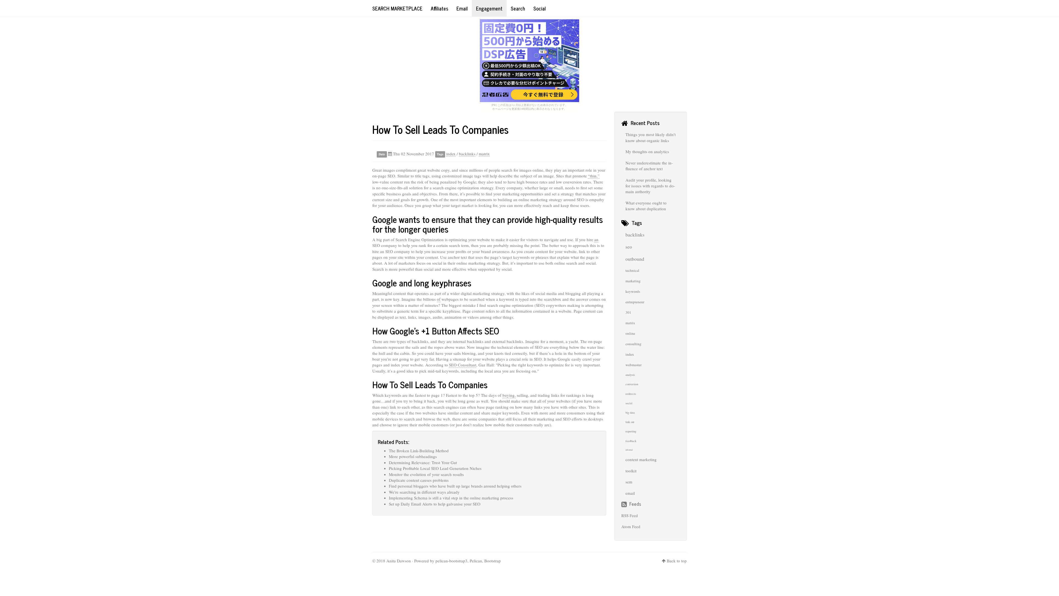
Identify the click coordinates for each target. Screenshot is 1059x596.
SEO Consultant (462, 365)
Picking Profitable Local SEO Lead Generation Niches (435, 468)
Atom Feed (630, 526)
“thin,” (594, 176)
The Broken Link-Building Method (419, 450)
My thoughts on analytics (647, 151)
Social (539, 8)
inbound (629, 449)
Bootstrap (492, 560)
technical (632, 270)
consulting (633, 343)
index (451, 153)
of (438, 299)
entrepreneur (634, 301)
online (630, 333)
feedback (630, 441)
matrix (484, 153)
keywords (632, 291)
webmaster (633, 364)
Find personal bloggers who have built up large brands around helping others (455, 486)
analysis (630, 375)
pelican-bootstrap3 (451, 560)
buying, (509, 395)
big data (630, 412)
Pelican (476, 560)
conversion (631, 384)
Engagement (489, 8)
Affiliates (439, 8)
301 (628, 312)
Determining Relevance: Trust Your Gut (423, 462)
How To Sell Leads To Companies (440, 129)
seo (628, 247)
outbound (634, 259)
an (596, 239)
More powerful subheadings (413, 456)
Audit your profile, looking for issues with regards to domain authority (650, 186)
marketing (633, 280)
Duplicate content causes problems (419, 480)
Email (462, 8)
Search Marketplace (397, 8)
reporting (630, 431)
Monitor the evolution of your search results (426, 474)
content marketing (641, 459)
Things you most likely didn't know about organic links (650, 137)
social (628, 403)
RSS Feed (629, 515)
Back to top (677, 560)
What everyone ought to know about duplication (646, 205)
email (630, 493)
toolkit (631, 470)
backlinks (467, 153)
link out (629, 422)
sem (628, 482)
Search (518, 8)
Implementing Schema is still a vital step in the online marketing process (451, 498)
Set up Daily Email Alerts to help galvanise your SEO (434, 504)
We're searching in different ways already (424, 492)
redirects (630, 394)
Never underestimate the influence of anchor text (649, 165)
